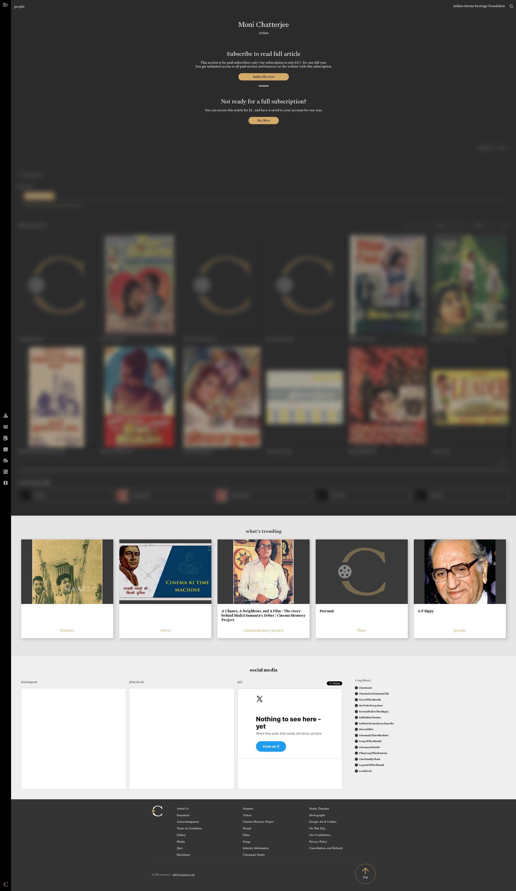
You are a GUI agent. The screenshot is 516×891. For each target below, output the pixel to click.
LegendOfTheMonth (371, 764)
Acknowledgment (188, 821)
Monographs (317, 815)
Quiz (180, 848)
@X (239, 682)
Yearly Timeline (319, 808)
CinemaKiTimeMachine (374, 735)
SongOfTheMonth (370, 741)
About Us (183, 808)
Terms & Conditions (189, 828)
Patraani (327, 611)
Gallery (181, 835)
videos (165, 630)
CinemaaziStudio (369, 747)
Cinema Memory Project (258, 821)
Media (181, 841)
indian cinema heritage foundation (479, 6)
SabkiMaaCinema (370, 717)
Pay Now (263, 120)
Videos (247, 815)
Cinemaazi (365, 687)
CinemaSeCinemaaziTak (374, 693)
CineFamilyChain (369, 759)
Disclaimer (183, 854)
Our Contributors (320, 835)
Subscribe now (263, 77)
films (361, 630)
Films (246, 835)
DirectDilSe (366, 729)
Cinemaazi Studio (254, 854)
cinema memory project (263, 630)
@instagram (29, 682)
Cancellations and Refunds (326, 848)
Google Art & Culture (323, 821)
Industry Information (256, 848)
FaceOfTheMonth (370, 699)
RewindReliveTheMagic (374, 711)
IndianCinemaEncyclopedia (376, 723)
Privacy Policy (318, 841)
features (67, 630)
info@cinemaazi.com (184, 874)
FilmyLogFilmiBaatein (373, 753)
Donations (183, 815)
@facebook (136, 682)
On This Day (317, 828)
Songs (247, 841)
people (19, 6)
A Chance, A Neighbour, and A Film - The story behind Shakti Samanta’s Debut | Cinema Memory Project (263, 615)
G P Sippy (426, 611)
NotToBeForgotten (371, 705)
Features (248, 808)
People (247, 828)
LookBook (365, 770)
